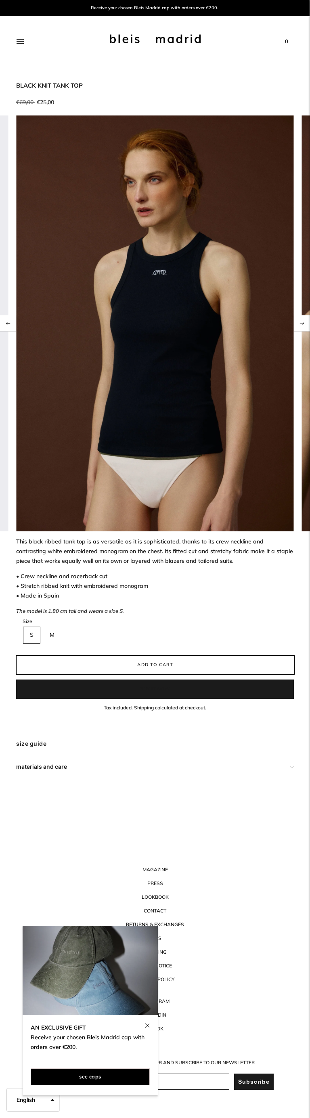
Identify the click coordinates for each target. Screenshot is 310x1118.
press (155, 883)
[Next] (302, 323)
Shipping (144, 708)
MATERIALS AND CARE (41, 766)
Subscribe (254, 1081)
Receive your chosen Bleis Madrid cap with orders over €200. (154, 7)
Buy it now (155, 689)
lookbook (155, 897)
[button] (33, 1100)
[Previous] (8, 323)
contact (155, 911)
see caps (90, 1076)
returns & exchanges (155, 924)
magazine (155, 869)
